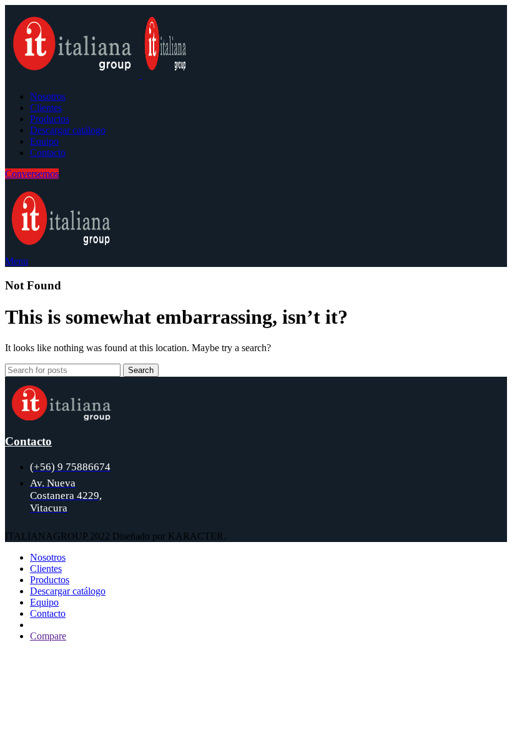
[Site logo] (73, 75)
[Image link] (61, 417)
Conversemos (32, 173)
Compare (48, 636)
